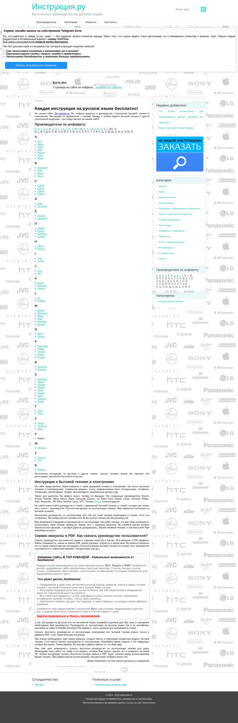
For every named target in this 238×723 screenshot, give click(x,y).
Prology (41, 357)
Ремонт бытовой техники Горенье (176, 128)
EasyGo (41, 215)
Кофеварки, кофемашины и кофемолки (179, 208)
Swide (40, 401)
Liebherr (41, 300)
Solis (40, 396)
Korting (41, 288)
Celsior (40, 191)
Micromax (42, 313)
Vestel (40, 423)
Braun (40, 176)
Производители (46, 22)
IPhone (98, 501)
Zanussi (41, 457)
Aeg (39, 141)
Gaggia (41, 228)
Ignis (39, 258)
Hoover (41, 249)
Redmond (42, 366)
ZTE (39, 460)
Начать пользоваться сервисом (36, 65)
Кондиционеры (166, 203)
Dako (40, 203)
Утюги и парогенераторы (172, 242)
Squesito (41, 398)
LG (38, 298)
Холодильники (166, 253)
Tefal (39, 411)
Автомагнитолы (167, 197)
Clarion (40, 194)
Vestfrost (42, 426)
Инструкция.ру (59, 6)
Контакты (111, 22)
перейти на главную (109, 87)
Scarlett (41, 384)
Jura (39, 270)
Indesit (40, 261)
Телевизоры (165, 225)
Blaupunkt (42, 167)
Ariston (41, 152)
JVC (39, 273)
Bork (39, 170)
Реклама (39, 684)
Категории (70, 22)
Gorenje (41, 236)
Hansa (40, 246)
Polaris (40, 354)
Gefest (40, 231)
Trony (40, 413)
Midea (40, 316)
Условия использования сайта (111, 684)
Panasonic (42, 346)
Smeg (40, 390)
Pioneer (41, 351)
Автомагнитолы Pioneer (171, 301)
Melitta (40, 310)
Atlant (40, 158)
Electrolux (42, 218)
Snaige (40, 393)
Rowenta (41, 369)
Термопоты (164, 236)
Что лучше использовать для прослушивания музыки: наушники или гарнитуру (181, 117)
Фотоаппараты (166, 247)
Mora (40, 318)
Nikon (40, 333)
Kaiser (40, 283)
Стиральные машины (170, 219)
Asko (40, 155)
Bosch (40, 173)
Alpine (40, 144)
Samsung (42, 379)
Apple (40, 147)
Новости (91, 22)
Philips (40, 349)
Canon (40, 188)
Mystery (41, 324)
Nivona (40, 336)
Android (162, 186)
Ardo (39, 149)
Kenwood (42, 285)
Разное (162, 258)
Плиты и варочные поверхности (175, 214)
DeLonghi (42, 206)
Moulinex (42, 321)
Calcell (40, 185)
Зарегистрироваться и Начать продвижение (68, 616)
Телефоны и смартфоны (172, 231)
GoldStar (41, 233)
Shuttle (41, 387)
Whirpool (41, 448)
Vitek (40, 429)
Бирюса (41, 469)
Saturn (40, 382)
